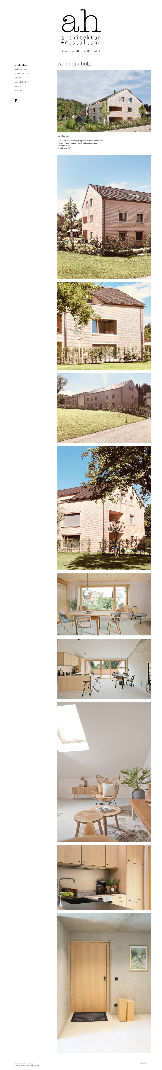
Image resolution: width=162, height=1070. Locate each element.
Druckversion (22, 1064)
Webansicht (143, 1063)
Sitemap (30, 1064)
